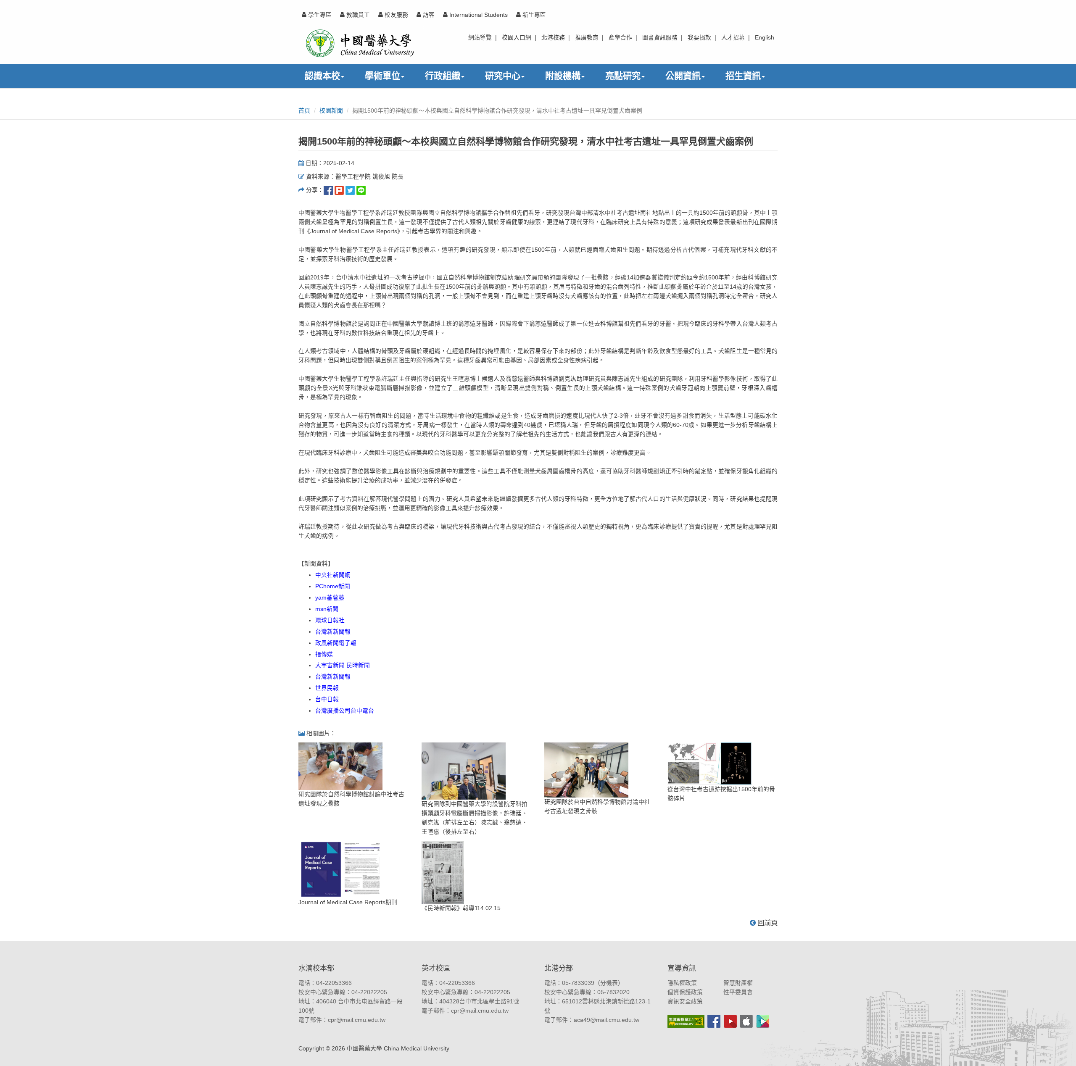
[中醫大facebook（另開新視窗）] (713, 1021)
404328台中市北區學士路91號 (479, 1001)
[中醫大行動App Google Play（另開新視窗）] (763, 1021)
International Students (478, 15)
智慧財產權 (738, 983)
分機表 (609, 983)
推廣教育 (587, 37)
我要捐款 (699, 37)
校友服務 (395, 15)
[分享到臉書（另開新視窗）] (328, 190)
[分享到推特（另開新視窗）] (350, 190)
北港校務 (553, 37)
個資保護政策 (685, 992)
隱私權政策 (682, 983)
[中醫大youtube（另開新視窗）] (730, 1021)
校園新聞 (331, 111)
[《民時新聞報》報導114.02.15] (443, 872)
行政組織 (442, 76)
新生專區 (533, 15)
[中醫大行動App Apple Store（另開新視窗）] (746, 1021)
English (764, 37)
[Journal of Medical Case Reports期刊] (340, 869)
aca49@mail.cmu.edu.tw (606, 1020)
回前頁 (767, 922)
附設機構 (562, 76)
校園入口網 (516, 37)
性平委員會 (738, 992)
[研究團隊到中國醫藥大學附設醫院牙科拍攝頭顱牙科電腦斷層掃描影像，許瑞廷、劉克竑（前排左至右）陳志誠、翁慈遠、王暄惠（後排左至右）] (464, 771)
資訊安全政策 (685, 1001)
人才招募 (733, 37)
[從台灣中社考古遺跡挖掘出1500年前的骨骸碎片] (709, 763)
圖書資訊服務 (660, 37)
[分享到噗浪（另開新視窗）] (339, 190)
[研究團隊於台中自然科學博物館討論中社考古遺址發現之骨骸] (586, 769)
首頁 (304, 111)
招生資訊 (743, 76)
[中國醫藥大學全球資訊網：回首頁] (359, 43)
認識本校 (322, 76)
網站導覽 (480, 37)
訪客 (428, 15)
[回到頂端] (1060, 1050)
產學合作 (620, 37)
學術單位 (382, 76)
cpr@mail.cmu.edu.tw (356, 1020)
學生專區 (319, 15)
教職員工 (357, 15)
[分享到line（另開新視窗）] (361, 190)
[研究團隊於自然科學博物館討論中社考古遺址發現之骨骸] (340, 766)
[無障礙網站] (685, 1021)
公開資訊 (683, 76)
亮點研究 (623, 76)
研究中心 (502, 76)
